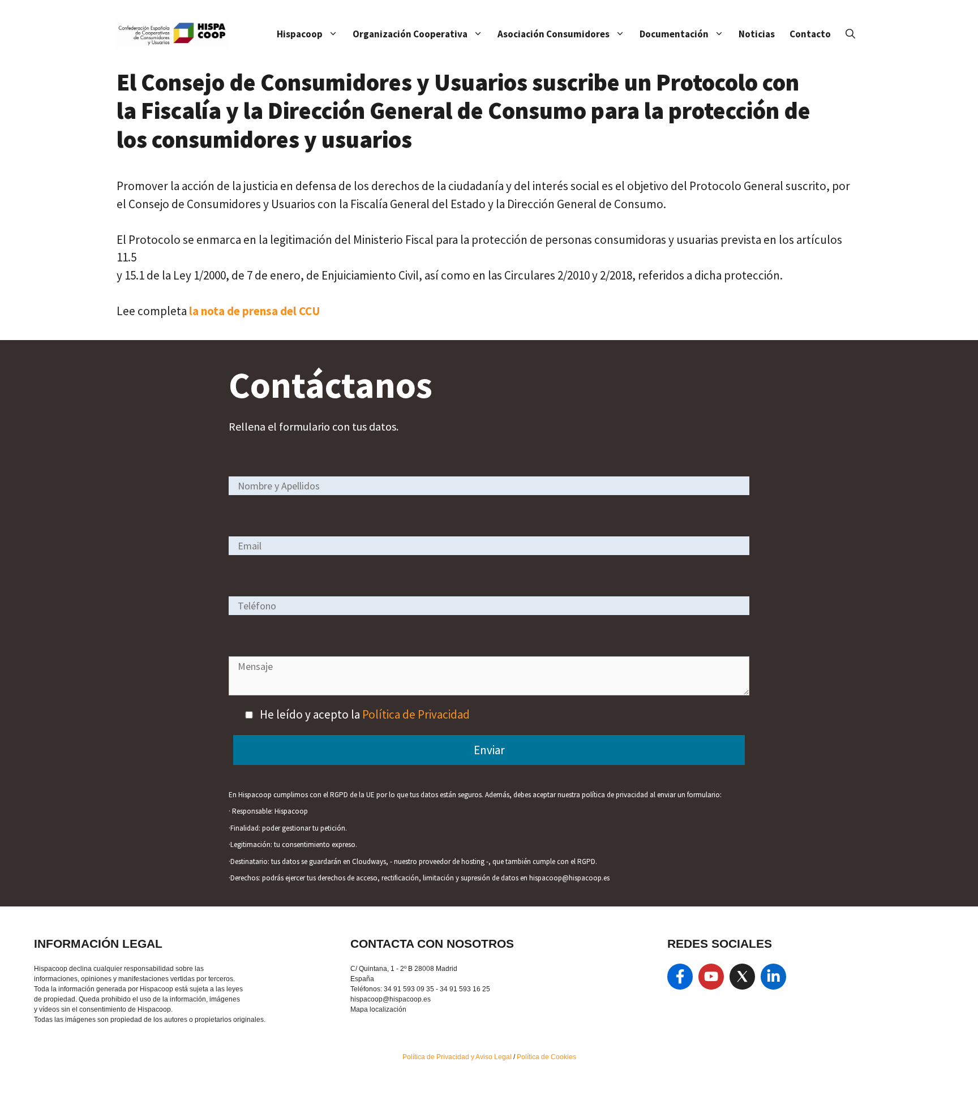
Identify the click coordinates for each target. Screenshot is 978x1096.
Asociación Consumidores (553, 34)
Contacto (810, 34)
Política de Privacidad (416, 714)
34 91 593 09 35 (409, 989)
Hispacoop (300, 34)
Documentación (674, 34)
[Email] (489, 545)
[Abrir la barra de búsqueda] (850, 34)
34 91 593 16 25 (465, 989)
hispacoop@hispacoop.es (390, 999)
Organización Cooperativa (410, 34)
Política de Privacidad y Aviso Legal (457, 1057)
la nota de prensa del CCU (254, 311)
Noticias (757, 34)
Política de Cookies (546, 1057)
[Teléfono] (489, 605)
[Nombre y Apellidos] (489, 485)
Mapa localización (378, 1009)
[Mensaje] (489, 691)
